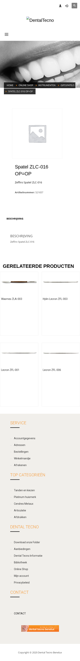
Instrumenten (46, 85)
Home (10, 85)
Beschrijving (15, 218)
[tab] (15, 218)
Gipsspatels (67, 85)
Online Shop (26, 85)
